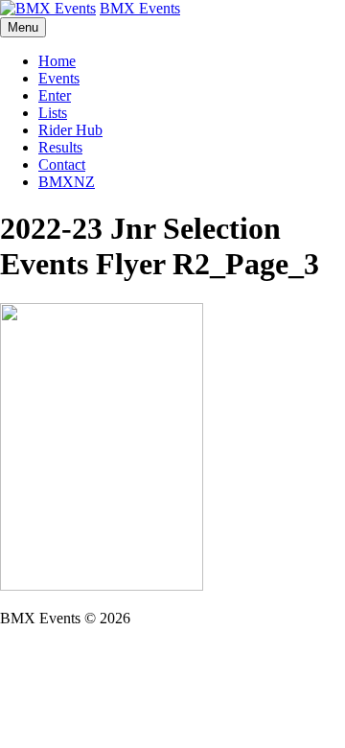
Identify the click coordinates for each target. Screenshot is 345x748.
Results (60, 147)
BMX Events (140, 8)
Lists (52, 113)
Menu (23, 27)
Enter (54, 95)
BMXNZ (66, 182)
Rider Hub (70, 130)
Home (57, 61)
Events (59, 78)
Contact (61, 164)
